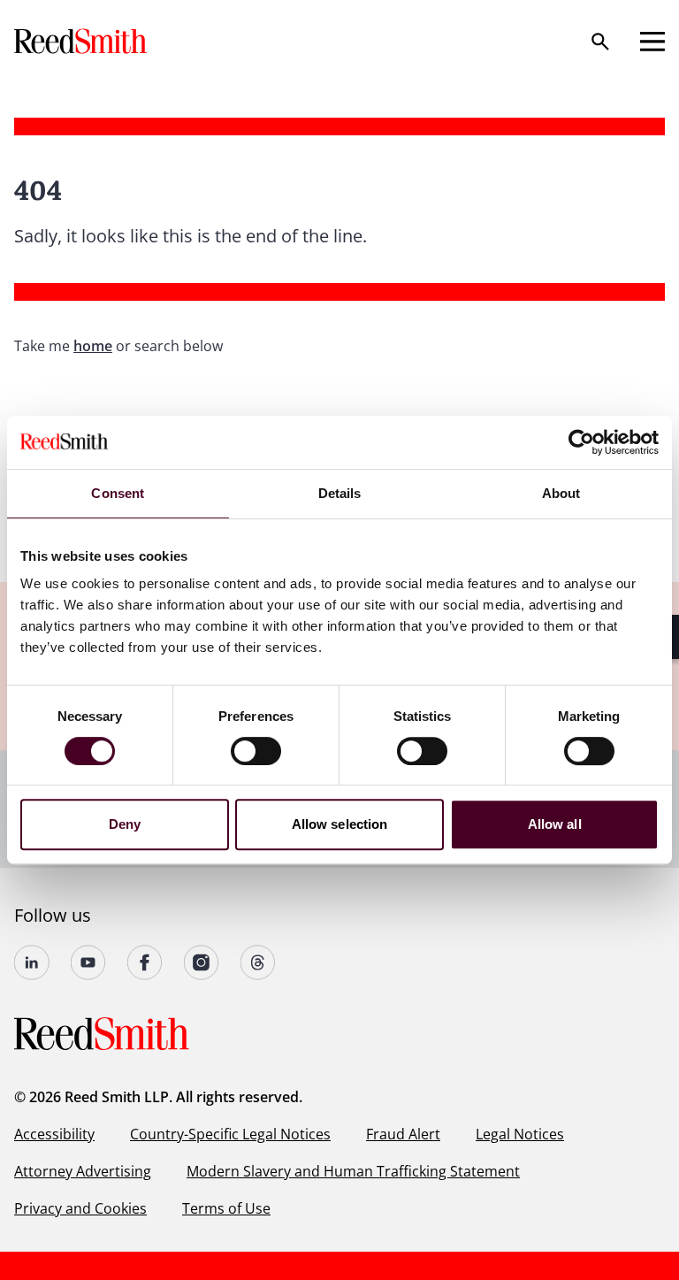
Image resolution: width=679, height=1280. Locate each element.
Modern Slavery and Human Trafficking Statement (353, 1171)
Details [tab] (340, 493)
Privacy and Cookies (80, 1208)
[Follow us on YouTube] (88, 962)
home (92, 346)
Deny (125, 824)
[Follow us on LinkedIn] (32, 962)
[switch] (256, 751)
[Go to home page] (82, 41)
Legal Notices (520, 1134)
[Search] (600, 41)
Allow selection (340, 824)
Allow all (555, 824)
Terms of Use (226, 1208)
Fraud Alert (403, 1134)
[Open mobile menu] (652, 41)
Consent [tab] (117, 493)
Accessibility (54, 1134)
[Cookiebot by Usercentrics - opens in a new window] (581, 442)
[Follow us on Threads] (258, 962)
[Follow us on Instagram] (201, 962)
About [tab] (561, 493)
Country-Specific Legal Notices (230, 1134)
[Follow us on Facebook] (145, 962)
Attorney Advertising (82, 1171)
